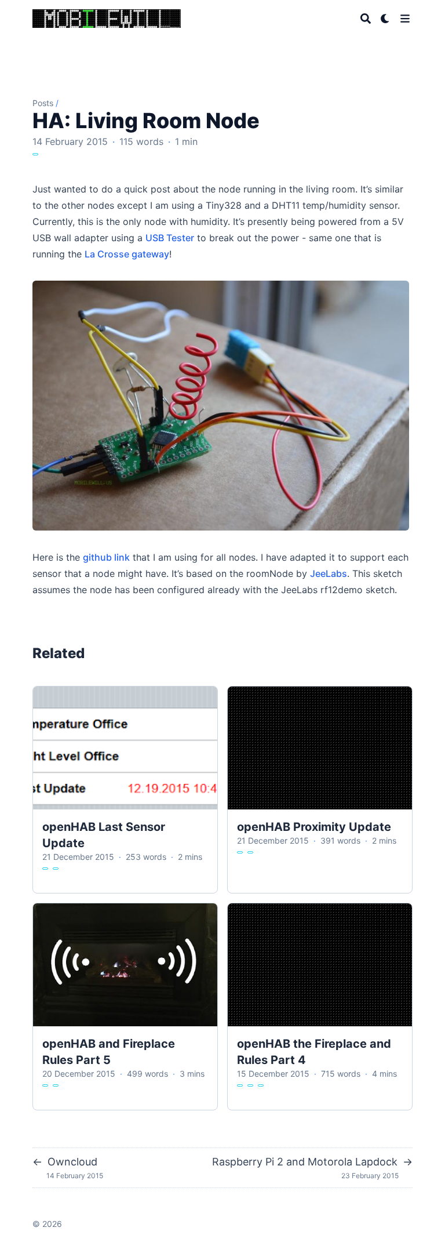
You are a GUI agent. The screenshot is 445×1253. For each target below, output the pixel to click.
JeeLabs (328, 573)
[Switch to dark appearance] (385, 18)
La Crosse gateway (127, 254)
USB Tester (169, 238)
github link (106, 557)
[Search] (365, 18)
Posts (42, 103)
